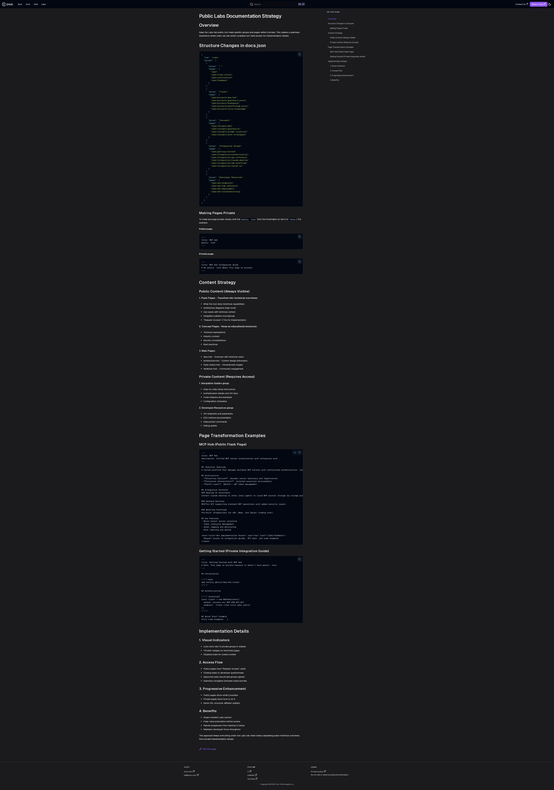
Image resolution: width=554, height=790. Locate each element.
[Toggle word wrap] (294, 452)
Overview (332, 19)
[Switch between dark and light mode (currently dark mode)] (550, 4)
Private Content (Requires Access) (344, 42)
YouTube (251, 779)
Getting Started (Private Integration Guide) (347, 56)
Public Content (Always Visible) (342, 38)
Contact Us (520, 4)
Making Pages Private (339, 28)
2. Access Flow (336, 71)
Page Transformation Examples (340, 47)
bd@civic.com (190, 775)
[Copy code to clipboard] (299, 54)
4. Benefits (334, 80)
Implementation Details (337, 61)
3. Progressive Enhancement (341, 75)
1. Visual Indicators (337, 66)
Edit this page (209, 749)
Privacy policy (317, 771)
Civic (28, 4)
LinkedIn (250, 775)
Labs (43, 4)
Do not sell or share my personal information (329, 775)
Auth (36, 4)
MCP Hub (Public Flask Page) (342, 52)
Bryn (20, 4)
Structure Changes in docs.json (341, 23)
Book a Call (537, 4)
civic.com (188, 771)
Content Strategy (335, 33)
